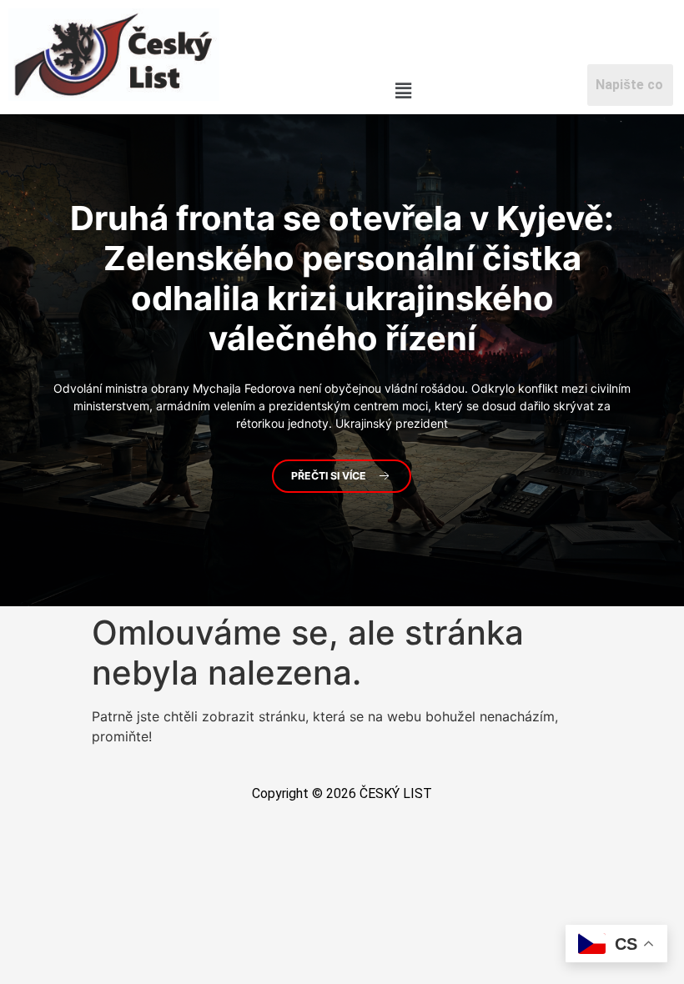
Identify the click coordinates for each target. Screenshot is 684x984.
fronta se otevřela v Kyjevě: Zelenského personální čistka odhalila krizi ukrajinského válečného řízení (342, 278)
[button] (404, 90)
